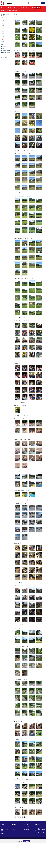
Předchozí (19, 67)
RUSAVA (9, 3)
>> (36, 150)
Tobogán (14, 829)
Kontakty (2, 833)
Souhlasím (26, 841)
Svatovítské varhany (27, 832)
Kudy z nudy (26, 830)
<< (15, 67)
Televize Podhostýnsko (28, 826)
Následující (32, 150)
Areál (14, 830)
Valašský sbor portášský (40, 832)
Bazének (14, 828)
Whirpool (14, 826)
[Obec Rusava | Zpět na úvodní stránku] (2, 3)
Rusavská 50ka (26, 828)
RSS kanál (3, 830)
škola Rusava (26, 829)
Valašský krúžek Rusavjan (40, 828)
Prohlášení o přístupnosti (5, 829)
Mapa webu (3, 832)
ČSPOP (37, 826)
